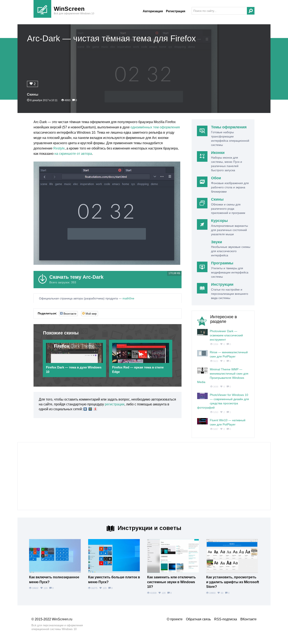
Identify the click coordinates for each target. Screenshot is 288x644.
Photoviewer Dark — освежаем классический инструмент (226, 335)
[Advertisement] (144, 476)
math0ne (128, 298)
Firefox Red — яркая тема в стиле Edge (138, 369)
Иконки (218, 153)
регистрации (114, 404)
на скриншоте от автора (73, 153)
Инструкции (222, 284)
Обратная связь (198, 619)
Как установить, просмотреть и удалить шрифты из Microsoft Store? (232, 582)
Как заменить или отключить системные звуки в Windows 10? (171, 582)
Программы (222, 263)
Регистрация (175, 11)
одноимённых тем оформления (155, 127)
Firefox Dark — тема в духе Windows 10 (73, 369)
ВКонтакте (248, 619)
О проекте (175, 619)
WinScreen (69, 8)
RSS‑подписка (225, 619)
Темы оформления (229, 127)
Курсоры (219, 221)
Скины (32, 94)
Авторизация (153, 11)
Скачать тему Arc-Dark (76, 277)
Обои (216, 178)
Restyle (59, 148)
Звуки (216, 242)
